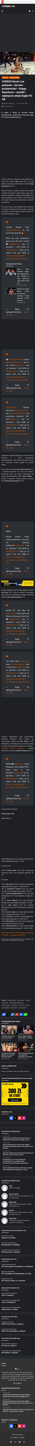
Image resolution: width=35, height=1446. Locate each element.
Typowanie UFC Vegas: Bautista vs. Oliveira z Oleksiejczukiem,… (8, 1054)
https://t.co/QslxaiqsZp (15, 631)
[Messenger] (20, 1014)
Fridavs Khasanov (6, 1005)
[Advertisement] (17, 32)
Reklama (22, 1437)
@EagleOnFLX (11, 250)
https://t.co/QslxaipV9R (15, 256)
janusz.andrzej (13, 1194)
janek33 (11, 1210)
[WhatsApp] (25, 1014)
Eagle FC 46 (5, 1002)
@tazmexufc (11, 613)
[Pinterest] (16, 1014)
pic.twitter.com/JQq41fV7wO (17, 682)
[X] (8, 1014)
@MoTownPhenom (13, 230)
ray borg (27, 1005)
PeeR (10, 1186)
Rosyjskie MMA (14, 77)
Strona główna (15, 1437)
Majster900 (12, 1202)
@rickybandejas (18, 664)
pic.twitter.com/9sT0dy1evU (17, 259)
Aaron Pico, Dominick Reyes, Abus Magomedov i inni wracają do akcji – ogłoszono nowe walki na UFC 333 (23, 276)
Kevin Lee (21, 1005)
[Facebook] (3, 1014)
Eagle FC (5, 77)
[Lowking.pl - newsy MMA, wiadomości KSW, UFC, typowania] (8, 6)
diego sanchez (20, 1000)
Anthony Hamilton (11, 1000)
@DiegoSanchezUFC (14, 362)
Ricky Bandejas (5, 1007)
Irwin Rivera (14, 1005)
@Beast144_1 (18, 764)
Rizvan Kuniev (14, 1007)
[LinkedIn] (12, 1014)
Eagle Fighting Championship (16, 1002)
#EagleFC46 (14, 244)
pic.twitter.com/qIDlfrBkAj (16, 634)
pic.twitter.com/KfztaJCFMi (17, 380)
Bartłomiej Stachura (8, 103)
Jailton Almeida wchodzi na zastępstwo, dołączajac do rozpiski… (25, 1054)
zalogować (11, 1071)
